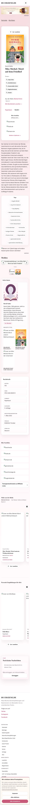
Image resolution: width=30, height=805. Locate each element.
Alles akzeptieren (15, 801)
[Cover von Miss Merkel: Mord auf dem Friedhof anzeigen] (18, 272)
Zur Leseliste (16, 32)
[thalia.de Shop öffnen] (15, 126)
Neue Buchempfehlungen (9, 735)
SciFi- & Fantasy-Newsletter (9, 774)
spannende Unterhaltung (15, 242)
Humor (10, 92)
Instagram (4, 714)
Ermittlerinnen (12, 83)
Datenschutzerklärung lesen (10, 789)
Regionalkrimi (21, 235)
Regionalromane (12, 89)
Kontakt (4, 776)
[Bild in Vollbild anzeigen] (15, 262)
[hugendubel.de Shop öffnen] (15, 478)
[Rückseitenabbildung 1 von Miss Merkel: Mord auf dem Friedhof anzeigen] (12, 272)
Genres (4, 746)
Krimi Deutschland (16, 223)
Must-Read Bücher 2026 (8, 738)
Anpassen (15, 793)
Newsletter (5, 771)
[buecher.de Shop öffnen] (15, 122)
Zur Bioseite (8, 323)
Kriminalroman (10, 227)
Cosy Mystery (15, 208)
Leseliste (4, 760)
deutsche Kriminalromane (16, 212)
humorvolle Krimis (15, 220)
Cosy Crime (11, 79)
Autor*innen (5, 744)
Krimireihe (22, 227)
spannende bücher (15, 239)
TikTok (3, 711)
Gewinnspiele (5, 732)
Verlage (4, 752)
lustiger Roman (10, 231)
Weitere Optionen (14, 135)
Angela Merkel (15, 201)
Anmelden (5, 763)
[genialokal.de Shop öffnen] (15, 466)
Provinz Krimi (9, 235)
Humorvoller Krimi (13, 86)
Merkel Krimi (18, 99)
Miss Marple (22, 231)
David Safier (9, 66)
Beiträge (4, 730)
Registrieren (5, 765)
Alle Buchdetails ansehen (13, 104)
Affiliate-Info (14, 118)
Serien (3, 749)
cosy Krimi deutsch (15, 205)
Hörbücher (5, 741)
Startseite (4, 20)
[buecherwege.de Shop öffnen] (15, 472)
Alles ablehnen (15, 797)
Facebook (4, 717)
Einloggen (15, 675)
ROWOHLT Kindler (9, 423)
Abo (3, 754)
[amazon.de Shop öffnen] (15, 131)
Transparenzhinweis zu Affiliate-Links (12, 485)
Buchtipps (12, 20)
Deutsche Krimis (15, 216)
